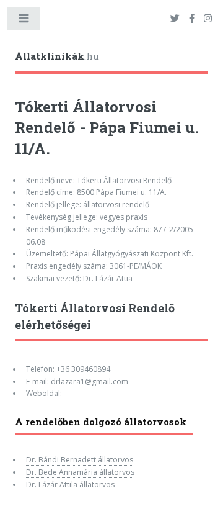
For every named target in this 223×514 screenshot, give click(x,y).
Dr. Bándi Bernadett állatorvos (79, 459)
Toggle (24, 21)
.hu (57, 56)
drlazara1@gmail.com (89, 381)
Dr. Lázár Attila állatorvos (70, 484)
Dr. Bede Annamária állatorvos (80, 472)
